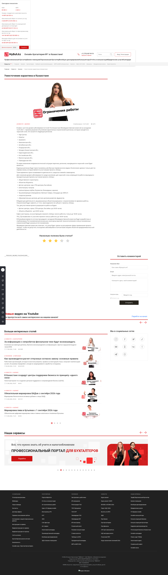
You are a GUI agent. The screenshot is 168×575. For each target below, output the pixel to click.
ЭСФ (43, 519)
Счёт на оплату (16, 535)
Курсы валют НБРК (106, 501)
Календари (127, 60)
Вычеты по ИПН (105, 512)
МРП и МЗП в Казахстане (61, 64)
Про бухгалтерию (106, 522)
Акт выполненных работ (49, 504)
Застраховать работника (78, 497)
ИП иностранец (75, 522)
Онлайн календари (136, 533)
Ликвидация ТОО (76, 515)
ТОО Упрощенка (76, 508)
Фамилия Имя (114, 264)
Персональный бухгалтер (49, 60)
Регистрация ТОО (76, 504)
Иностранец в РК (47, 512)
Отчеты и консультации (49, 501)
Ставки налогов (76, 533)
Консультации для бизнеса (138, 519)
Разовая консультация (78, 529)
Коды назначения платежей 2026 (110, 540)
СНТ (43, 515)
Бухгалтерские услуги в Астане (21, 539)
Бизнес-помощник (33, 60)
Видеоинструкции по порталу (20, 531)
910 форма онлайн (136, 512)
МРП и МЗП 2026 (76, 544)
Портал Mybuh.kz (47, 497)
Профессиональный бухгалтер (15, 60)
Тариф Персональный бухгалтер (140, 497)
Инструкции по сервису (19, 524)
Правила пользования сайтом (21, 515)
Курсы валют (105, 497)
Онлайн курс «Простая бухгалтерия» (22, 546)
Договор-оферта (17, 512)
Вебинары (15, 501)
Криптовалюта (111, 64)
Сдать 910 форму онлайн (49, 508)
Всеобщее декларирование (69, 60)
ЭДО (102, 515)
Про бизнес (104, 519)
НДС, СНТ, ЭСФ (80, 64)
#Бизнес (27, 124)
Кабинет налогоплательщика (44, 64)
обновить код (115, 298)
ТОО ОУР (74, 512)
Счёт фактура (46, 522)
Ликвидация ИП (76, 519)
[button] (51, 423)
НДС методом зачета (107, 533)
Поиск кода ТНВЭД (136, 537)
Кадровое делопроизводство (139, 526)
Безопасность (16, 542)
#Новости (20, 124)
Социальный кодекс (136, 544)
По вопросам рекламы (18, 497)
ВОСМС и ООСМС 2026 (107, 504)
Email (112, 272)
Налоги (72, 64)
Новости (7, 64)
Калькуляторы (84, 60)
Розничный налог (76, 526)
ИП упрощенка (75, 501)
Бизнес (23, 64)
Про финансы (105, 526)
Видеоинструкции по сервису (20, 528)
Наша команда (16, 504)
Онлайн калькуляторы (137, 515)
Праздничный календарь (78, 540)
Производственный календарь (51, 533)
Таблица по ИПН (76, 537)
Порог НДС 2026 (106, 508)
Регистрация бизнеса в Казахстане (141, 529)
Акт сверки (45, 526)
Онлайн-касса (135, 547)
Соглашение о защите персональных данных (22, 520)
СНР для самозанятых (107, 529)
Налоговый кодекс (136, 540)
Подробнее (24, 47)
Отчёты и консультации (98, 60)
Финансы (89, 64)
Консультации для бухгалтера (139, 522)
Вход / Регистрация (123, 54)
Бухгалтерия (30, 64)
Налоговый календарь (48, 529)
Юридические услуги (115, 60)
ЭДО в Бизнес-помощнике (49, 540)
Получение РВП (105, 537)
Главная (16, 64)
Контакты (15, 508)
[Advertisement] (130, 224)
